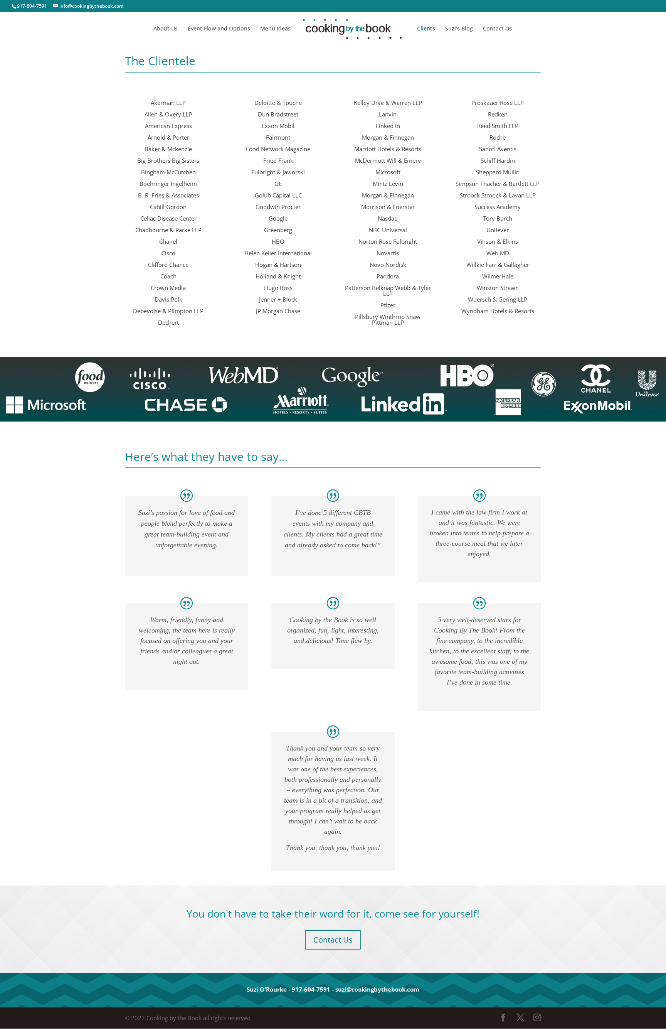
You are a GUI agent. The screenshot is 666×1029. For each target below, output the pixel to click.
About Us (165, 29)
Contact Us (497, 29)
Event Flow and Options (219, 29)
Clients (426, 29)
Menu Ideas (275, 29)
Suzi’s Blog (459, 29)
